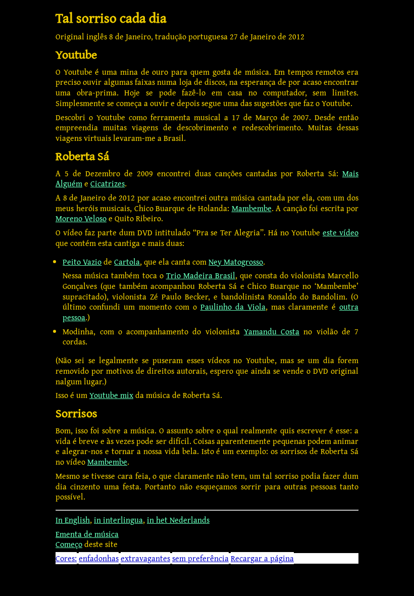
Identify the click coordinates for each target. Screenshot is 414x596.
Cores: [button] (66, 558)
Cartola (127, 262)
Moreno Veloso (81, 218)
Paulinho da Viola (233, 307)
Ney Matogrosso (236, 262)
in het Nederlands (178, 520)
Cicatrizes (107, 183)
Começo (69, 544)
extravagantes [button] (145, 558)
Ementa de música (87, 534)
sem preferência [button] (200, 558)
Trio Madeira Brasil (200, 275)
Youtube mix (111, 395)
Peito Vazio (82, 262)
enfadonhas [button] (99, 558)
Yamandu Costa (271, 331)
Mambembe (252, 208)
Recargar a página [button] (262, 558)
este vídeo (340, 232)
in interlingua (118, 520)
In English (73, 520)
